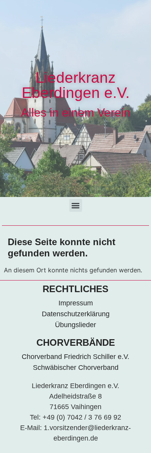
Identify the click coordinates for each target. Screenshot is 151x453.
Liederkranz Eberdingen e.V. (76, 85)
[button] (75, 205)
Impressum (75, 303)
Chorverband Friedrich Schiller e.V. (75, 357)
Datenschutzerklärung (76, 314)
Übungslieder (75, 325)
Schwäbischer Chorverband (75, 367)
